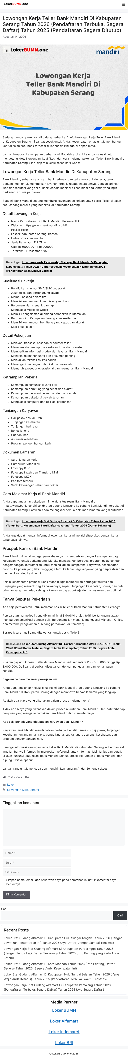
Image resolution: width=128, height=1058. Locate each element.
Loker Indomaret (64, 1031)
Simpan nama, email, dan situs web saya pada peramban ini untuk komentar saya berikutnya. (61, 882)
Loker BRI (64, 1042)
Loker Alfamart (64, 1021)
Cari (3, 909)
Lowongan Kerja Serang (23, 789)
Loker (11, 784)
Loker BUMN (64, 1010)
